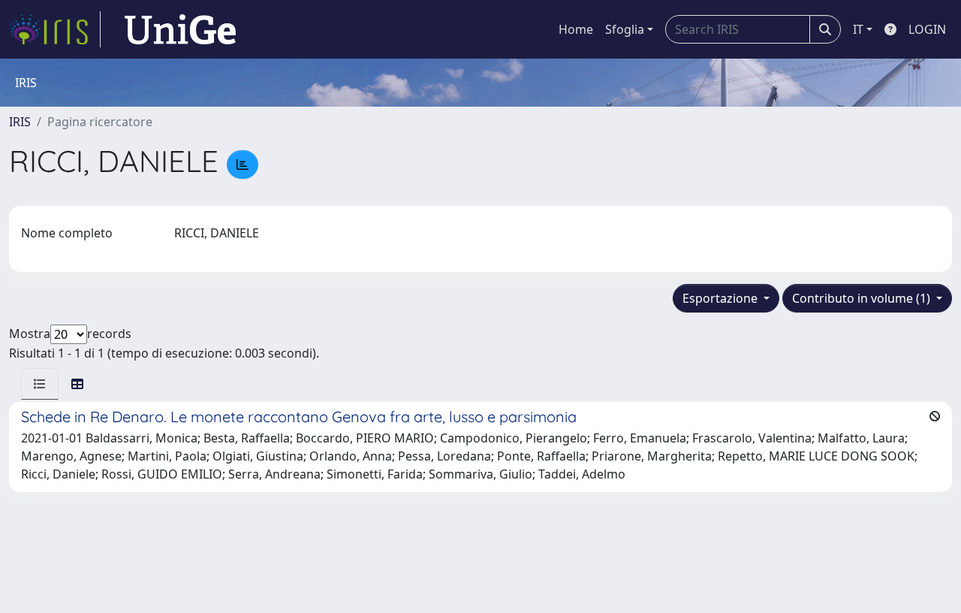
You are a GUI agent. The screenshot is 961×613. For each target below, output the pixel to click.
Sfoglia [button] (624, 29)
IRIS (20, 121)
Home (576, 29)
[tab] (40, 384)
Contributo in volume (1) (862, 298)
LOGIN (927, 29)
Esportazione (721, 298)
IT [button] (858, 29)
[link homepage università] (180, 29)
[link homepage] (55, 29)
